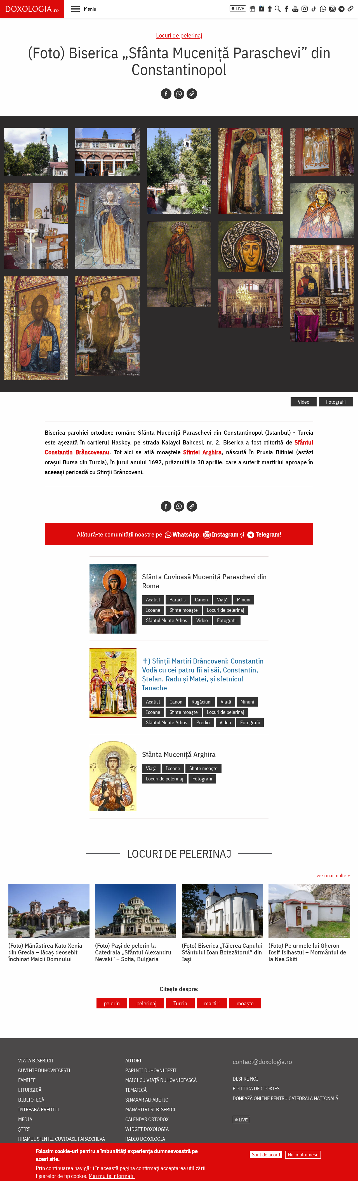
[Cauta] (278, 8)
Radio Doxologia (145, 1139)
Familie (27, 1080)
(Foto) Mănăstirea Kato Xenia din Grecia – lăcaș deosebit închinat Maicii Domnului (45, 952)
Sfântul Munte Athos (166, 620)
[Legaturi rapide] (350, 8)
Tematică (136, 1090)
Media (25, 1120)
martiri (212, 1003)
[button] (83, 8)
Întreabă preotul (39, 1110)
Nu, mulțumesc (303, 1154)
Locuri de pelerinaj (179, 35)
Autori (133, 1061)
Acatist (153, 599)
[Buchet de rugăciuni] (269, 8)
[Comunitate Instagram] (332, 8)
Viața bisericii (36, 1061)
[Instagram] (304, 8)
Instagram (225, 534)
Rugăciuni (201, 701)
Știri (24, 1129)
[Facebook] (286, 8)
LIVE (240, 8)
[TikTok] (314, 8)
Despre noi (245, 1079)
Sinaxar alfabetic (146, 1100)
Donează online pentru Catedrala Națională (285, 1099)
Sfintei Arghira (202, 452)
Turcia (180, 1003)
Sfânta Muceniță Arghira (179, 754)
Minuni (243, 599)
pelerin (112, 1003)
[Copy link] (192, 93)
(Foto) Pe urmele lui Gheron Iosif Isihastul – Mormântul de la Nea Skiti (307, 952)
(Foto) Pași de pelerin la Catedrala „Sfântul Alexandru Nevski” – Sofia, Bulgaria (133, 952)
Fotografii (336, 402)
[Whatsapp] (179, 93)
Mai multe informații (112, 1176)
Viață (222, 599)
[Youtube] (295, 8)
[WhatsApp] (323, 8)
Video (303, 402)
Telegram (268, 534)
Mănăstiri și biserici (150, 1110)
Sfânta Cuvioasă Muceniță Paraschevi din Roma (204, 581)
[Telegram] (342, 8)
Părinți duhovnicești (151, 1071)
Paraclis (177, 599)
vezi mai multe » (333, 875)
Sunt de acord (266, 1154)
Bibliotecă (31, 1100)
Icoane (153, 610)
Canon (201, 599)
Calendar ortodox (147, 1120)
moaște (245, 1003)
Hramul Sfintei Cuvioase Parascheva (61, 1139)
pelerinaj (146, 1003)
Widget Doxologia (147, 1129)
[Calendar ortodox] (252, 8)
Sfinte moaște (183, 610)
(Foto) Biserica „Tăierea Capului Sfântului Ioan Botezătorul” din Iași (222, 952)
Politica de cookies (256, 1089)
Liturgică (29, 1090)
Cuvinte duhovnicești (44, 1071)
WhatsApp (186, 534)
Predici (203, 722)
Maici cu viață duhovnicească (161, 1080)
